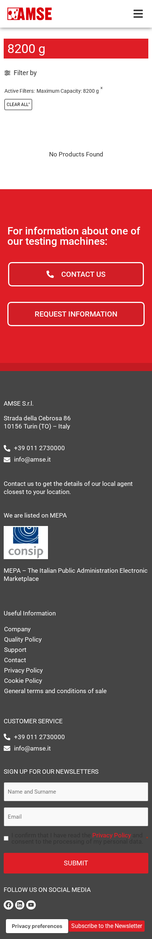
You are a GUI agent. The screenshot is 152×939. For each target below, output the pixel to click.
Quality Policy (23, 639)
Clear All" (18, 104)
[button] (138, 13)
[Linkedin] (20, 905)
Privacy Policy (23, 670)
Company (17, 629)
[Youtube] (31, 905)
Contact (15, 660)
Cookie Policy (23, 680)
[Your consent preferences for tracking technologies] (37, 926)
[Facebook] (8, 905)
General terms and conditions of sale (55, 691)
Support (15, 649)
